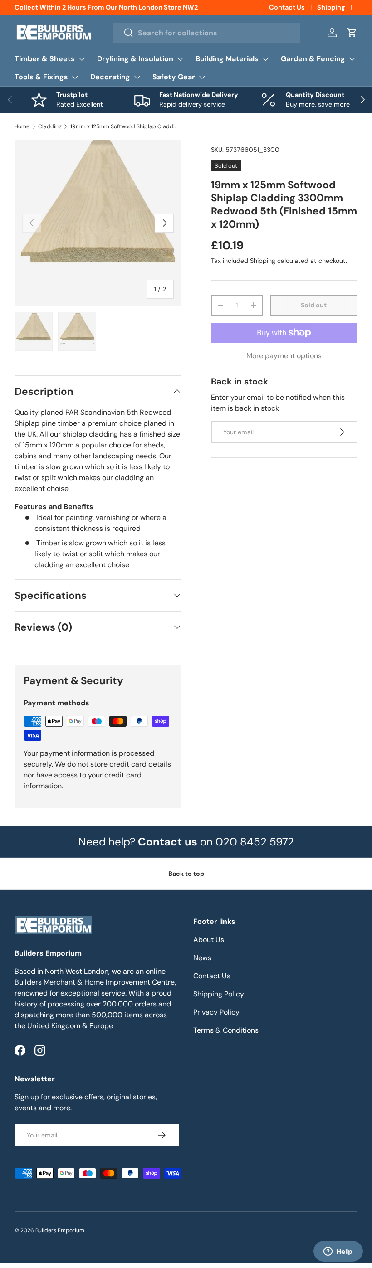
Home (22, 126)
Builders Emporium (59, 1230)
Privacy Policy (216, 1012)
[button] (352, 33)
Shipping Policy (218, 994)
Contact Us (287, 7)
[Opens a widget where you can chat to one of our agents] (338, 1252)
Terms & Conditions (226, 1030)
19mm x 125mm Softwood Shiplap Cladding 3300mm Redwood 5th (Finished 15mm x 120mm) (124, 126)
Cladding (50, 126)
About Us (208, 939)
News (202, 957)
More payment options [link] (284, 355)
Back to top (186, 874)
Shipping (331, 7)
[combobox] (206, 33)
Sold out (314, 305)
